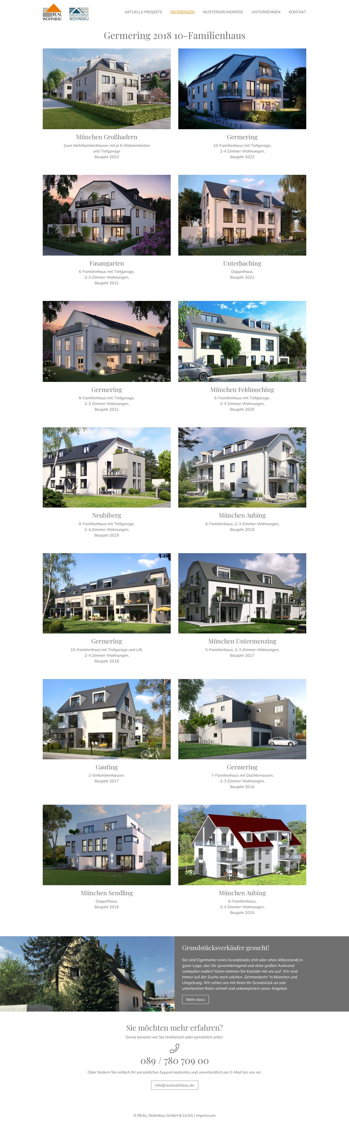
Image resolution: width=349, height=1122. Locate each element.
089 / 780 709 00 (174, 1060)
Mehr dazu (195, 999)
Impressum (206, 1115)
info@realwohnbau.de (174, 1085)
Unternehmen (265, 12)
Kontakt (297, 12)
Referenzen (182, 12)
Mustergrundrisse (223, 12)
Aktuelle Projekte (143, 12)
